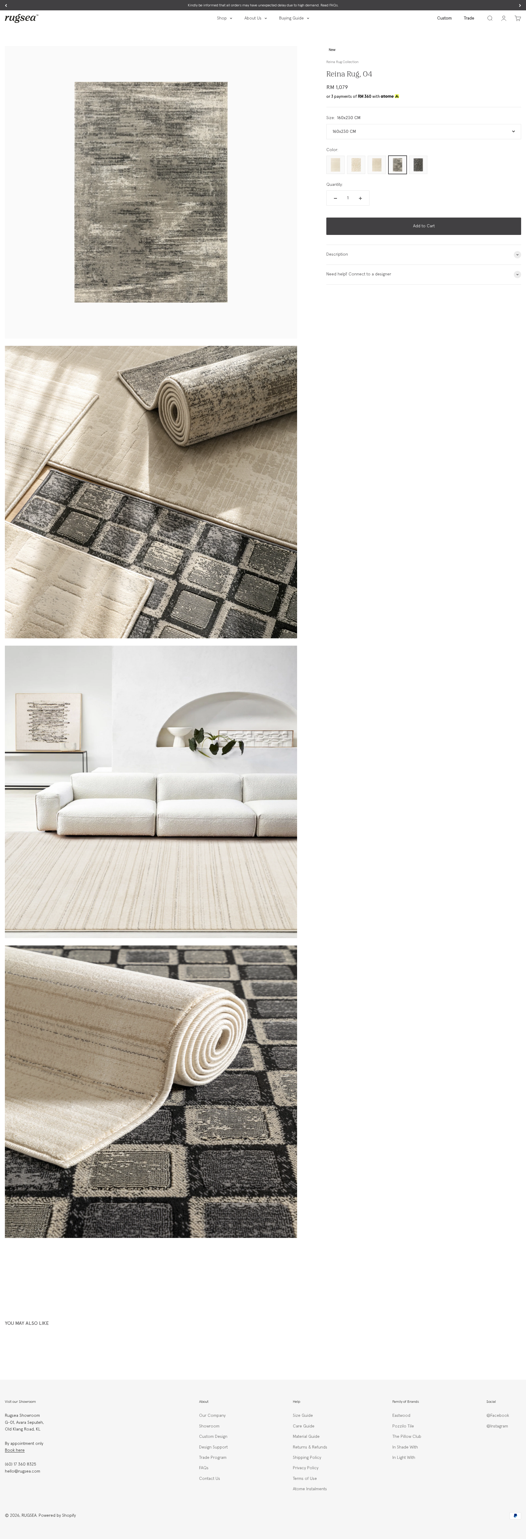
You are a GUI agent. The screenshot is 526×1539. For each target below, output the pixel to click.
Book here (15, 1450)
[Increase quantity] (360, 198)
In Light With (403, 1458)
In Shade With (405, 1447)
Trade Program (212, 1458)
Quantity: (334, 185)
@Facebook (497, 1415)
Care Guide (303, 1426)
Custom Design (213, 1436)
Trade (469, 18)
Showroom (209, 1426)
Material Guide (306, 1436)
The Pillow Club (406, 1436)
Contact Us (209, 1479)
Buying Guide (291, 18)
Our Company (212, 1415)
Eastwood (401, 1415)
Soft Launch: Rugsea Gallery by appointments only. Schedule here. (263, 5)
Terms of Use (305, 1479)
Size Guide (303, 1415)
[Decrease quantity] (335, 198)
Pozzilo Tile (403, 1426)
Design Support (213, 1447)
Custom (444, 18)
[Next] (520, 5)
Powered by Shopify (57, 1515)
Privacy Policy (305, 1468)
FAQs (204, 1468)
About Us (252, 18)
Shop (222, 18)
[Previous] (6, 5)
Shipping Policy (307, 1458)
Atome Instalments (310, 1489)
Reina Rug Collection (342, 62)
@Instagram (497, 1426)
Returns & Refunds (310, 1447)
